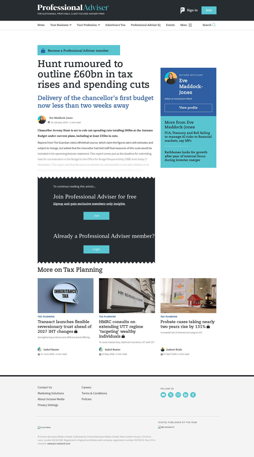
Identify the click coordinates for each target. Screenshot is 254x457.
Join (96, 216)
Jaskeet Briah (174, 349)
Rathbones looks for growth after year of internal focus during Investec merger (186, 156)
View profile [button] (188, 107)
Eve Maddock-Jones (61, 118)
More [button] (183, 25)
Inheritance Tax (115, 25)
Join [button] (209, 10)
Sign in (192, 10)
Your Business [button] (59, 25)
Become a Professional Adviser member (78, 50)
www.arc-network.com (58, 443)
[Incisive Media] (44, 427)
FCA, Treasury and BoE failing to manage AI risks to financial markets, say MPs (188, 136)
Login (96, 249)
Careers (86, 387)
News (41, 25)
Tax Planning (46, 316)
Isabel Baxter (51, 349)
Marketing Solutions (51, 393)
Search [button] (207, 25)
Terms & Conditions (94, 393)
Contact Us (45, 387)
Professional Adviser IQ (145, 25)
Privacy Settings (48, 405)
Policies (87, 399)
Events (170, 25)
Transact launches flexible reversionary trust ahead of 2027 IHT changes (64, 327)
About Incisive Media (51, 399)
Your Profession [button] (87, 25)
